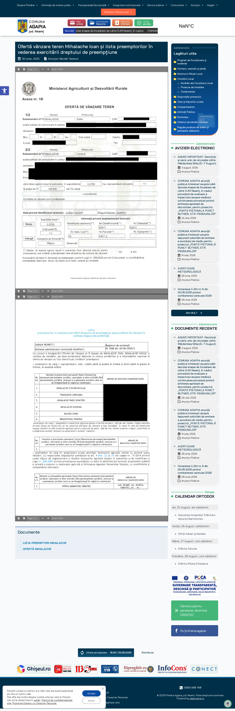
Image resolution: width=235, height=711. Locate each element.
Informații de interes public (56, 5)
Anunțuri (195, 5)
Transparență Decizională (92, 5)
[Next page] (24, 69)
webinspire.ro (197, 698)
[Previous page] (18, 69)
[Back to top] (228, 704)
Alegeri (211, 5)
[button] (4, 90)
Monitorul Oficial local (116, 12)
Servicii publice (155, 5)
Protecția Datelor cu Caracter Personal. (35, 703)
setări (37, 700)
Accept (91, 693)
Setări (91, 700)
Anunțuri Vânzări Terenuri (63, 58)
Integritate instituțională (126, 5)
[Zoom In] (48, 69)
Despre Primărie (26, 5)
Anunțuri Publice (190, 171)
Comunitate (177, 5)
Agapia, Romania (196, 22)
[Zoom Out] (42, 69)
